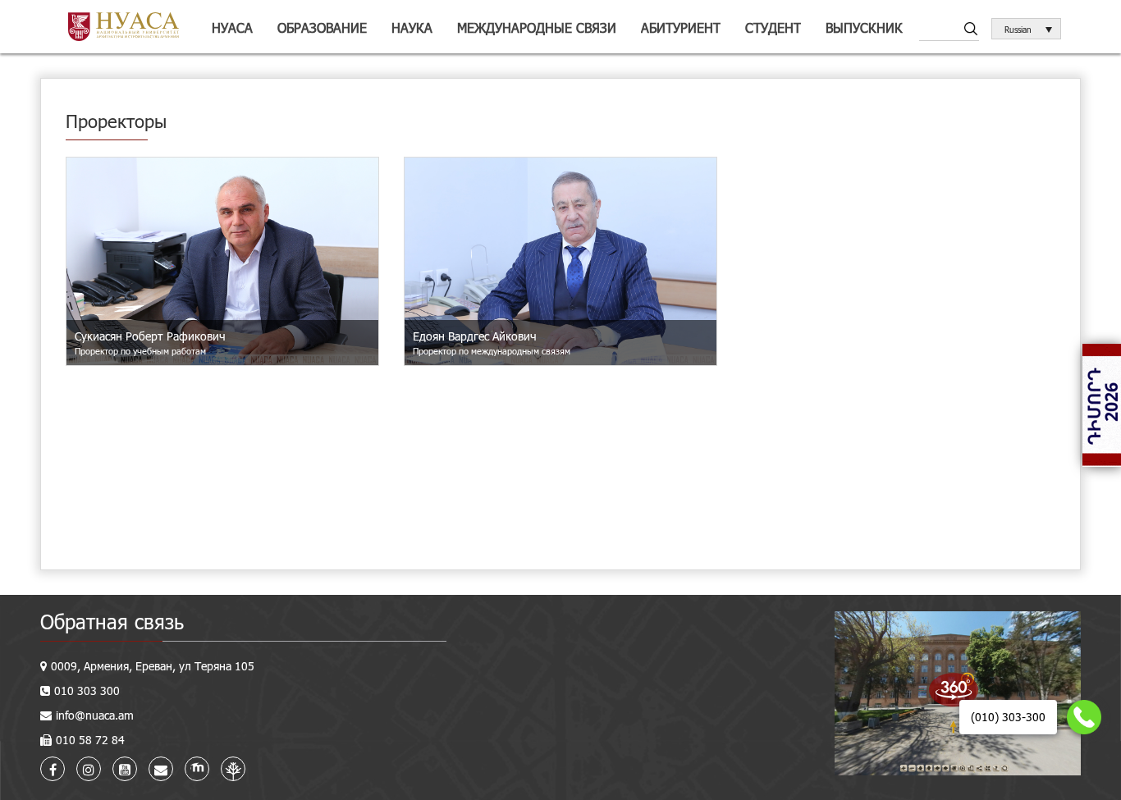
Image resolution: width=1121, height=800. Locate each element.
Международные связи (536, 27)
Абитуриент (681, 27)
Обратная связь (112, 621)
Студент (773, 27)
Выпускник (864, 27)
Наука (411, 27)
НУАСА (232, 27)
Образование (322, 27)
